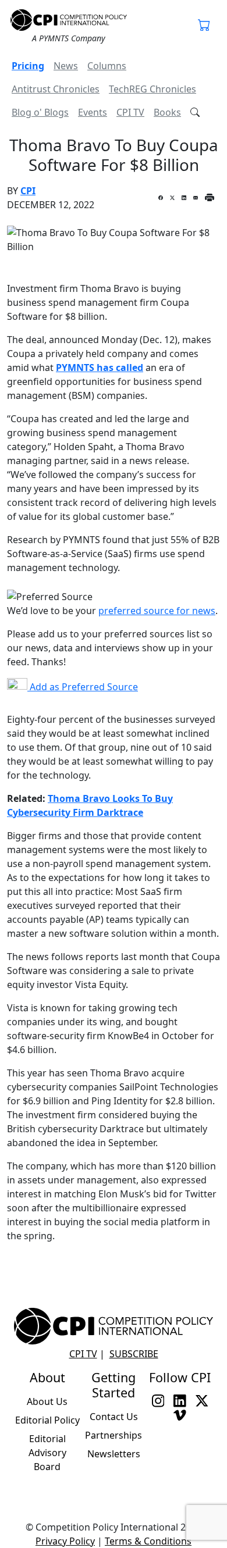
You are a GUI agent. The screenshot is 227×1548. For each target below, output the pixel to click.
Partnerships (113, 1435)
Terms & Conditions (148, 1541)
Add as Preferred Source (82, 686)
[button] (204, 26)
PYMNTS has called (99, 367)
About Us (47, 1401)
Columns (106, 65)
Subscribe (133, 1353)
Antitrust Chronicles (56, 89)
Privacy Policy (65, 1541)
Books (167, 112)
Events (92, 112)
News (66, 65)
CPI (28, 190)
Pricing (28, 65)
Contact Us (114, 1416)
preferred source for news (156, 610)
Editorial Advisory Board (47, 1452)
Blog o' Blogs (40, 112)
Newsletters (113, 1453)
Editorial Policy (47, 1420)
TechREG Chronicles (152, 89)
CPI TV (130, 112)
